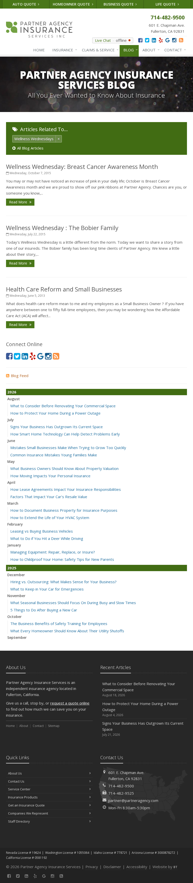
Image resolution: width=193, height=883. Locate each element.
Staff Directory (19, 821)
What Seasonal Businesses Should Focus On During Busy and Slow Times (73, 602)
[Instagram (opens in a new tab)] (174, 40)
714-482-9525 (121, 793)
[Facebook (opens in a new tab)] (140, 40)
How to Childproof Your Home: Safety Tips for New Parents (62, 559)
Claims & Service (99, 49)
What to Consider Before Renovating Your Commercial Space (63, 405)
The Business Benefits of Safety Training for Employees (58, 623)
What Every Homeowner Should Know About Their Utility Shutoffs (67, 630)
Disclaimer (112, 866)
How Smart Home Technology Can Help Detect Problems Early (65, 433)
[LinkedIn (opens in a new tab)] (154, 40)
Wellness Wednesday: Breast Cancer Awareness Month (82, 166)
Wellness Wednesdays (34, 138)
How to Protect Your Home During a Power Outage (55, 413)
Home (39, 49)
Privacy (91, 866)
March (12, 503)
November (16, 595)
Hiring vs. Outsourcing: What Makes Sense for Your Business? (63, 581)
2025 (11, 567)
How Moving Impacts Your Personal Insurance (50, 475)
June (11, 440)
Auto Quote (25, 4)
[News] (181, 40)
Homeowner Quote (72, 4)
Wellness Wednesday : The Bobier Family (62, 228)
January (14, 545)
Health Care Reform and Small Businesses (64, 289)
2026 (11, 391)
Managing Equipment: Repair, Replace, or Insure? (52, 552)
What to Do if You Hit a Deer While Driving (46, 538)
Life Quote (166, 4)
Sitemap (54, 726)
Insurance (63, 49)
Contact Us (16, 781)
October (14, 616)
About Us (15, 773)
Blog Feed (19, 375)
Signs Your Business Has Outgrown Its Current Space (56, 426)
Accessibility (136, 866)
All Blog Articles (30, 148)
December (16, 574)
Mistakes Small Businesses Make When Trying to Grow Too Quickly (68, 447)
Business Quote (119, 4)
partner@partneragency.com (133, 800)
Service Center (19, 789)
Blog (129, 49)
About (149, 49)
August (13, 398)
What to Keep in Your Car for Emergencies (47, 589)
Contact (173, 49)
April (11, 482)
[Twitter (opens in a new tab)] (147, 40)
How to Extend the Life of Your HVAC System (49, 517)
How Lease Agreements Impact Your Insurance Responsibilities (65, 489)
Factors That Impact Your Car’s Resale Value (48, 496)
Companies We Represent (28, 813)
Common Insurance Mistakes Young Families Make (53, 454)
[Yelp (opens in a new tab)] (161, 40)
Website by (165, 866)
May (11, 461)
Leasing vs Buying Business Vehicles (41, 531)
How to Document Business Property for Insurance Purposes (63, 510)
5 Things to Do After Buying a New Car (43, 609)
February (15, 524)
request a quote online (69, 703)
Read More (18, 202)
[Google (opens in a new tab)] (167, 40)
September (17, 637)
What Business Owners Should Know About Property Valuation (64, 468)
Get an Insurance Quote (26, 805)
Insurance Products (23, 797)
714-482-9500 (121, 785)
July (10, 419)
